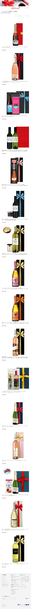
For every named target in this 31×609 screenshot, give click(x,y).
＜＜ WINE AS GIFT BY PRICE (5, 12)
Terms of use (4, 580)
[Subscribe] (14, 598)
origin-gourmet (23, 606)
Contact (3, 578)
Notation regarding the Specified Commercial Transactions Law (5, 585)
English (4, 605)
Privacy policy (4, 582)
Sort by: (16, 15)
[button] (2, 8)
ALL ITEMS (4, 576)
